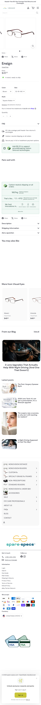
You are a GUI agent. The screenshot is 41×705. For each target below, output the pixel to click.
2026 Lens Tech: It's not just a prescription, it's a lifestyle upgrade (27, 400)
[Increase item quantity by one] (10, 116)
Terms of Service (7, 583)
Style (3, 97)
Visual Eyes (18, 284)
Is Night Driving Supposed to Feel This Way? (28, 441)
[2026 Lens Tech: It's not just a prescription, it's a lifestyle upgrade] (9, 403)
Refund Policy (6, 586)
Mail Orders (5, 576)
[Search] (37, 13)
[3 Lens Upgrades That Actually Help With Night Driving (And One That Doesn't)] (21, 351)
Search (4, 571)
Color (4, 88)
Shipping (4, 105)
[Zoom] (33, 46)
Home (3, 53)
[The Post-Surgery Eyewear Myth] (9, 388)
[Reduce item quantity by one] (3, 116)
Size (15, 88)
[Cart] (33, 8)
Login (3, 568)
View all (36, 332)
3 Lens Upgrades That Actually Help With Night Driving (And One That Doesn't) (21, 368)
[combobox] (20, 13)
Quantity (5, 112)
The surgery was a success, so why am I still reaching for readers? (28, 415)
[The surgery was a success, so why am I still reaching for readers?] (9, 423)
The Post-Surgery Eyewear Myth (28, 385)
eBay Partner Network (8, 588)
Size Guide (5, 573)
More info (20, 211)
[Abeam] (15, 304)
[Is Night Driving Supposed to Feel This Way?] (9, 444)
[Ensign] (20, 170)
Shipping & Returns (8, 578)
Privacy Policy (6, 581)
